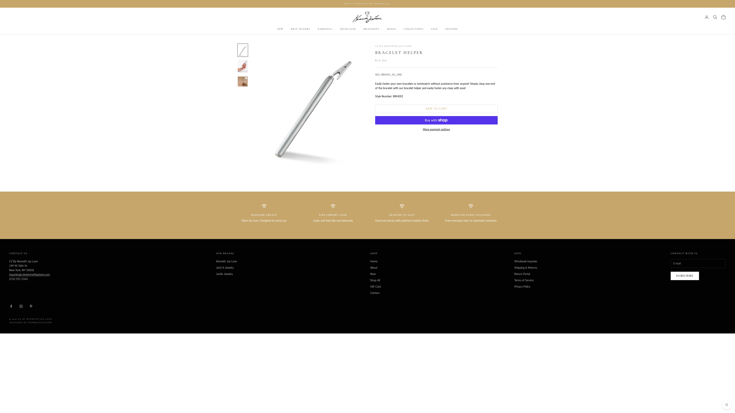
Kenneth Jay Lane (226, 261)
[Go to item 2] (242, 66)
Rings (391, 29)
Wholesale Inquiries (525, 261)
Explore (451, 29)
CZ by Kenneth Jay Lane (393, 46)
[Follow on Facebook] (11, 306)
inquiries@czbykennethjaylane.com (29, 274)
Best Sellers (300, 29)
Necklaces (348, 29)
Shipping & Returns (525, 267)
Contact (375, 292)
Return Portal (522, 274)
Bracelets (371, 29)
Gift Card (375, 286)
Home (373, 261)
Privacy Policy (522, 286)
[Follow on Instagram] (21, 306)
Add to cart (436, 108)
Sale (434, 29)
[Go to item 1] (242, 50)
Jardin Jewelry (224, 274)
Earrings (325, 29)
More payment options (436, 129)
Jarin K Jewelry (225, 267)
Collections (413, 29)
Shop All (375, 280)
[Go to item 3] (242, 81)
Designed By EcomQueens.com (31, 322)
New (280, 29)
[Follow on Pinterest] (31, 306)
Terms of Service (524, 280)
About (373, 267)
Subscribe (684, 275)
